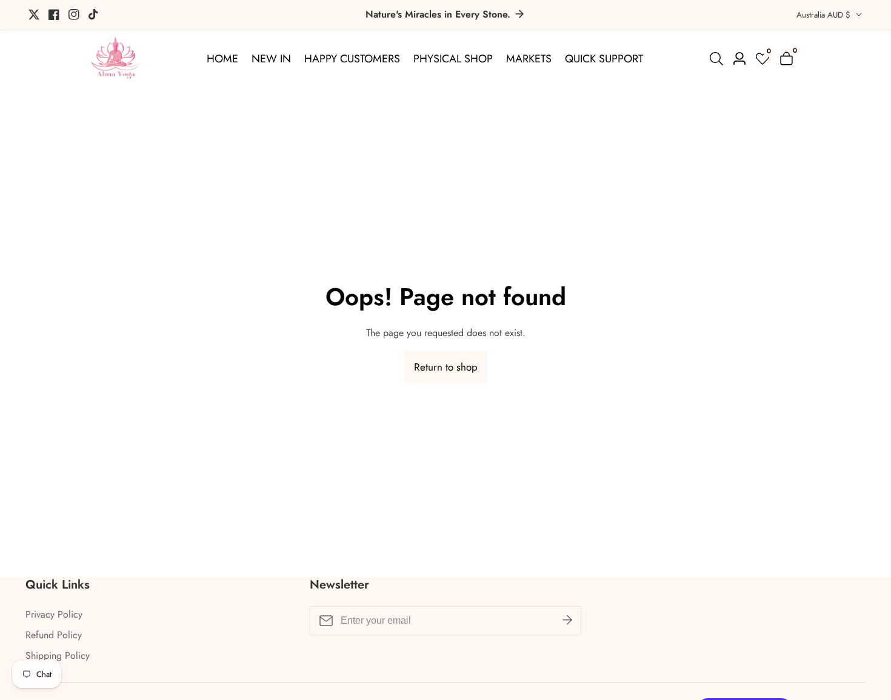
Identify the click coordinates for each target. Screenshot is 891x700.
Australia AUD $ (824, 15)
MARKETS (529, 59)
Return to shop (446, 367)
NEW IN (271, 59)
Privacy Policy (53, 614)
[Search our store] (719, 58)
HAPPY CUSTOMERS (352, 59)
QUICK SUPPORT (604, 59)
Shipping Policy (57, 655)
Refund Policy (53, 635)
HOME (222, 59)
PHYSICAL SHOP (453, 59)
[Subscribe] (567, 620)
